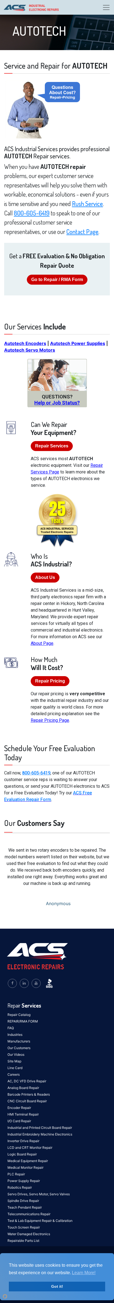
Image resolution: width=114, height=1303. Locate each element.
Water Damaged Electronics (28, 1234)
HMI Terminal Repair (23, 1114)
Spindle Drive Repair (23, 1201)
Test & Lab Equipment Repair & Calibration (39, 1221)
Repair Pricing (50, 681)
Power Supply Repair (23, 1181)
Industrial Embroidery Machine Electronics (39, 1134)
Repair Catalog (18, 1015)
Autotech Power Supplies (77, 343)
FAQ (10, 1028)
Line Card (14, 1068)
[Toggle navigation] (106, 7)
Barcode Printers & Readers (28, 1094)
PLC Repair (16, 1174)
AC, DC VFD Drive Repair (26, 1081)
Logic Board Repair (22, 1154)
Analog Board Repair (23, 1088)
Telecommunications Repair (28, 1214)
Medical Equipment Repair (27, 1161)
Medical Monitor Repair (25, 1167)
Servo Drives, (18, 1194)
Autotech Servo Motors (29, 350)
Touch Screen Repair (23, 1227)
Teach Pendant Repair (24, 1207)
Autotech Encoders (25, 343)
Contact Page (82, 231)
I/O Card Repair (19, 1121)
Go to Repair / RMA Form (57, 279)
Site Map (14, 1061)
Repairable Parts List (23, 1240)
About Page (42, 643)
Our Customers (18, 1048)
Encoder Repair (19, 1108)
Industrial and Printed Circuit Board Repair (39, 1128)
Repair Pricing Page (50, 720)
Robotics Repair (19, 1187)
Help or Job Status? (57, 403)
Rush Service (87, 203)
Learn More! (83, 1272)
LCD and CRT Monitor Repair (29, 1147)
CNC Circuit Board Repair (27, 1101)
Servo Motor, (39, 1194)
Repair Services (51, 446)
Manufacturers (18, 1041)
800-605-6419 (32, 213)
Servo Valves (60, 1194)
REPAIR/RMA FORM (22, 1021)
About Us (45, 577)
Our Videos (15, 1054)
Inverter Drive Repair (23, 1141)
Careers (13, 1074)
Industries (14, 1034)
